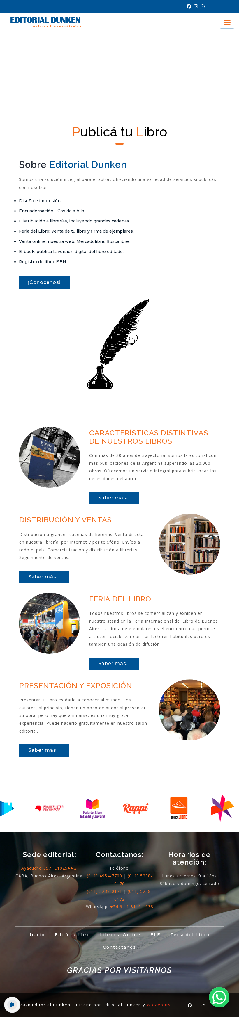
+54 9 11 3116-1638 (131, 906)
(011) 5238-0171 (104, 891)
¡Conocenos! (44, 282)
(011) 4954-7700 (104, 876)
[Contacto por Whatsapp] (203, 6)
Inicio (37, 934)
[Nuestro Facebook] (190, 6)
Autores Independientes (57, 26)
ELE (155, 934)
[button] (219, 997)
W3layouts (159, 1004)
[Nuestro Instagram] (197, 6)
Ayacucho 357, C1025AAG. (49, 868)
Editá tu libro (72, 934)
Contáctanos (119, 947)
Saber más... (114, 498)
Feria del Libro (190, 934)
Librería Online (120, 934)
